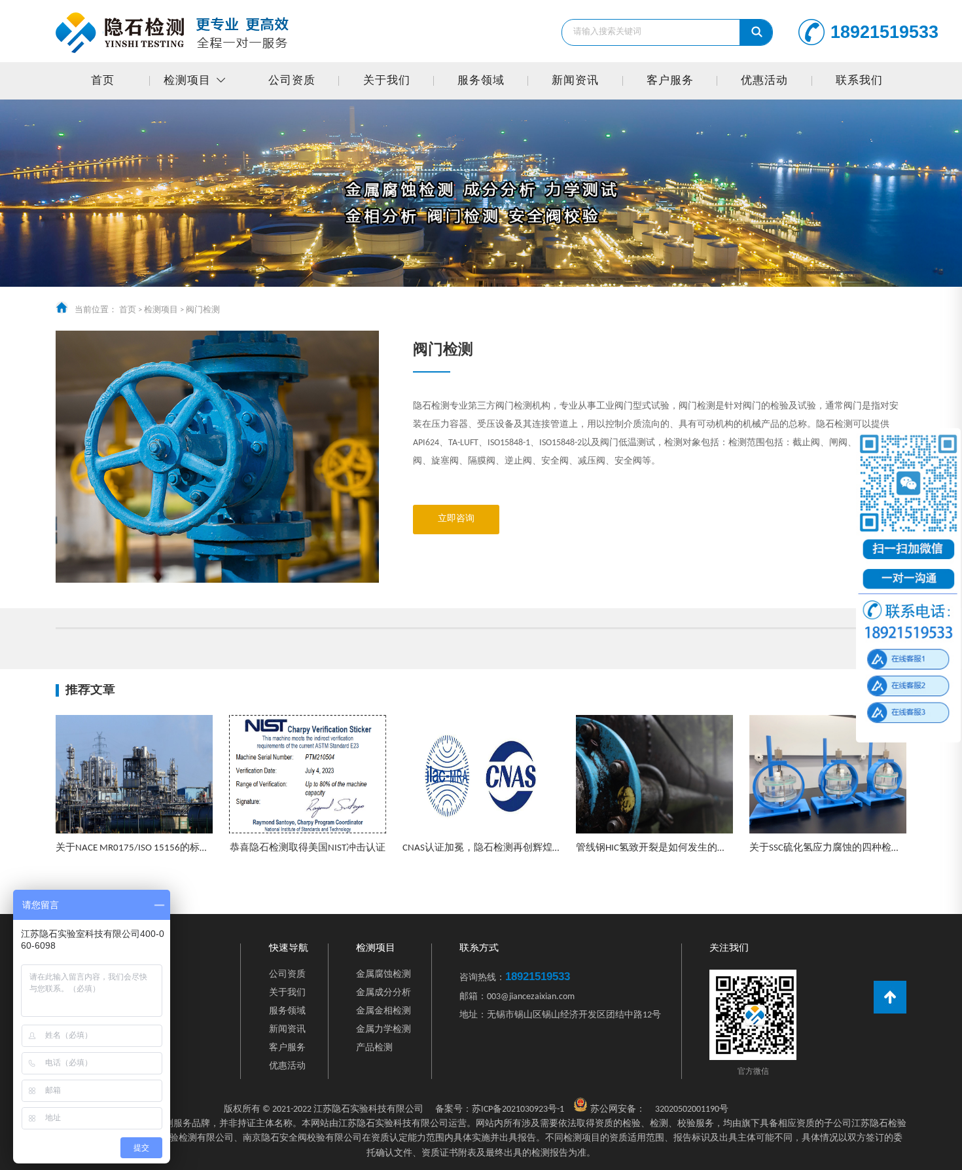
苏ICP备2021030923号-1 (499, 1109)
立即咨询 (456, 519)
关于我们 (386, 80)
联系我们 (859, 80)
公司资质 (291, 80)
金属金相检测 (383, 1011)
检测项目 (187, 80)
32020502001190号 (691, 1109)
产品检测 (374, 1048)
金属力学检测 (383, 1029)
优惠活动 (764, 80)
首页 (103, 80)
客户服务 (670, 80)
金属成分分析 (383, 993)
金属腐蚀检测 (383, 974)
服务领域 (481, 80)
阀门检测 (203, 310)
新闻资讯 (575, 80)
